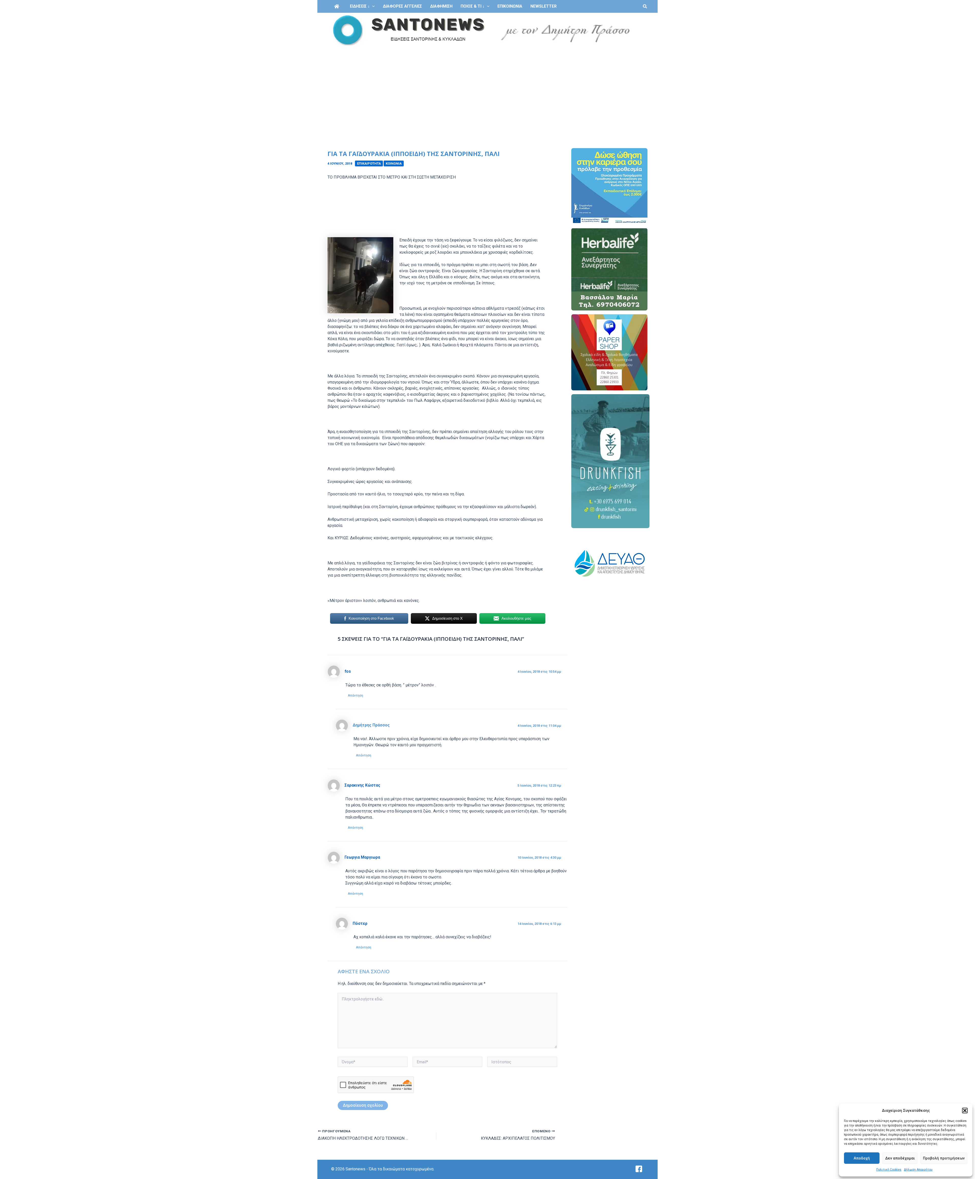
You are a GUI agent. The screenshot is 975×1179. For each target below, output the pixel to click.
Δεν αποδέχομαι (900, 1158)
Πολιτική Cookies (888, 1169)
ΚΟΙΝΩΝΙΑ (394, 163)
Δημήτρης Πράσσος (371, 725)
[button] (964, 1110)
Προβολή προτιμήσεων (944, 1158)
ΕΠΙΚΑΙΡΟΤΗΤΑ (369, 163)
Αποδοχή (862, 1158)
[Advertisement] (487, 85)
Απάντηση (355, 695)
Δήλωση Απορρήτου (918, 1169)
